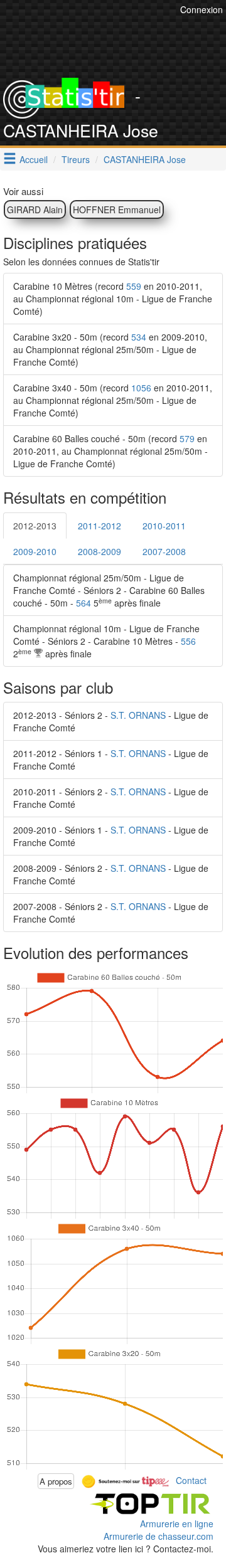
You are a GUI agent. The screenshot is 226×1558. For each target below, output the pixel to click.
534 (138, 337)
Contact (191, 1479)
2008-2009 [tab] (99, 551)
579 (187, 438)
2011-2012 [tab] (99, 525)
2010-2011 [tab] (164, 525)
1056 (141, 387)
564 (83, 602)
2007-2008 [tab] (164, 551)
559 (133, 286)
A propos (56, 1481)
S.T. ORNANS (138, 715)
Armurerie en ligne (176, 1523)
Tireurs (76, 159)
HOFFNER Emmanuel (117, 209)
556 (188, 641)
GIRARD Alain (35, 209)
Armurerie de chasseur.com (158, 1536)
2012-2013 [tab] (34, 525)
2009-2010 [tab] (34, 551)
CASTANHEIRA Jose (145, 159)
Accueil (33, 159)
